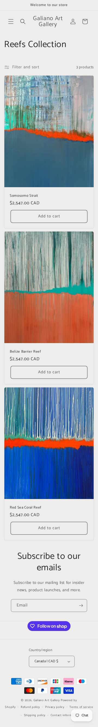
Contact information (65, 715)
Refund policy (30, 707)
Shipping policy (35, 715)
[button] (11, 21)
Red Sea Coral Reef (25, 507)
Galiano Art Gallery (46, 700)
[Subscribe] (81, 605)
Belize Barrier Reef (25, 351)
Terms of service (81, 707)
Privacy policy (55, 707)
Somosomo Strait (24, 195)
